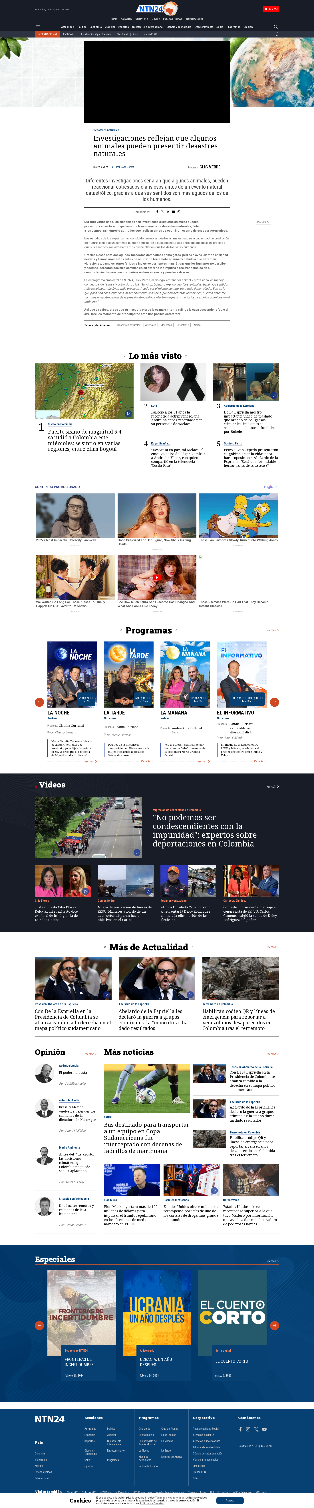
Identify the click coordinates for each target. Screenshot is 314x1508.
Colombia (40, 1453)
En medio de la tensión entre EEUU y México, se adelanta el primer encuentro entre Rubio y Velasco (241, 750)
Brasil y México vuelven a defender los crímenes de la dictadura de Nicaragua (78, 1113)
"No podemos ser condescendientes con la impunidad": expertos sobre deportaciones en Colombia (205, 830)
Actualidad (67, 26)
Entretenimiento (203, 26)
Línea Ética (199, 1466)
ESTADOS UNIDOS (172, 19)
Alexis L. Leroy (74, 1182)
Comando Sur (106, 900)
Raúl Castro (69, 34)
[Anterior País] (277, 32)
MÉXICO (156, 19)
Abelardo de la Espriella (239, 405)
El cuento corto (231, 1361)
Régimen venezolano (173, 900)
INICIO (114, 19)
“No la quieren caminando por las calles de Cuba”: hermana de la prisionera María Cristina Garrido (185, 750)
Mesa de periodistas (145, 1458)
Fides (203, 1492)
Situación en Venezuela (74, 1198)
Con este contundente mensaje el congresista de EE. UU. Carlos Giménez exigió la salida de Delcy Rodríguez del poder (250, 913)
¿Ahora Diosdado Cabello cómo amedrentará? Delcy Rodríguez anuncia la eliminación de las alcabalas (185, 913)
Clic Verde (210, 167)
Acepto (230, 1500)
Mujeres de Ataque (171, 1456)
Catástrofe (182, 325)
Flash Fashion (168, 1435)
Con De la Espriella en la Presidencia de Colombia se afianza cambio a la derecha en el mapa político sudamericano (73, 1020)
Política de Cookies (152, 1503)
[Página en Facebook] (240, 1430)
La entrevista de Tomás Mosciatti (148, 1443)
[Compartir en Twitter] (162, 212)
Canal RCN (72, 1492)
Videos (52, 784)
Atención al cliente (203, 1435)
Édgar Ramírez (160, 443)
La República (122, 1492)
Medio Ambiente (69, 1147)
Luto (154, 405)
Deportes (123, 26)
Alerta (197, 325)
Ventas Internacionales (205, 1459)
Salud (219, 26)
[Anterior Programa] (39, 702)
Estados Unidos (43, 1472)
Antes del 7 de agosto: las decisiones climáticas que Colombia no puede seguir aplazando (76, 1162)
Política (81, 26)
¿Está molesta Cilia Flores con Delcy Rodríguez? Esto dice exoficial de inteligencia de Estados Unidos (59, 913)
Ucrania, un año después (156, 1362)
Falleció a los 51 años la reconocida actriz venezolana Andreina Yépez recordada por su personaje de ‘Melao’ (176, 418)
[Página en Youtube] (264, 1430)
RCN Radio (106, 1492)
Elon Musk (110, 1200)
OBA (195, 1478)
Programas (233, 26)
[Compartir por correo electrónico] (173, 212)
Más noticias (129, 1052)
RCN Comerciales (142, 1492)
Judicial (110, 26)
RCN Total (261, 1492)
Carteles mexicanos (176, 1200)
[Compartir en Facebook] (157, 212)
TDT (212, 1492)
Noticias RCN (89, 1492)
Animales (150, 325)
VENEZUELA (142, 19)
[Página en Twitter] (256, 1430)
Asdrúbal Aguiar (69, 1065)
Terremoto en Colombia (217, 1004)
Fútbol (108, 1117)
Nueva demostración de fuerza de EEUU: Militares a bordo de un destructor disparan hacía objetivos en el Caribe (125, 913)
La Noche (58, 713)
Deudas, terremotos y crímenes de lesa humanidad (76, 1209)
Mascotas (166, 325)
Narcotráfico (231, 1200)
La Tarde (114, 713)
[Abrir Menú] (38, 27)
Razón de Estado (148, 1466)
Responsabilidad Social (206, 1428)
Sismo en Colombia (60, 424)
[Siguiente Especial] (274, 1325)
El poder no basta (73, 1072)
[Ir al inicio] (55, 1425)
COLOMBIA (126, 19)
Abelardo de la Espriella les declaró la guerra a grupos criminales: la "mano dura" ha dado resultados (153, 1020)
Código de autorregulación (207, 1453)
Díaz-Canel (122, 34)
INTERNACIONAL (194, 19)
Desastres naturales (106, 130)
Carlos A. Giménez (235, 900)
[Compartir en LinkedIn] (168, 212)
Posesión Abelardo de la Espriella (56, 1004)
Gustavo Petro (233, 443)
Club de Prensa (169, 1428)
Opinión (248, 26)
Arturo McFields (69, 1100)
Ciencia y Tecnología (178, 26)
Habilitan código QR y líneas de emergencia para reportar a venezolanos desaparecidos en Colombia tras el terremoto (238, 1020)
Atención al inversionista (206, 1441)
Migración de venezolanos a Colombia (177, 810)
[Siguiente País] (277, 35)
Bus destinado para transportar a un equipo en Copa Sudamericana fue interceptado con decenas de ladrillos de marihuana (146, 1137)
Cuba (135, 34)
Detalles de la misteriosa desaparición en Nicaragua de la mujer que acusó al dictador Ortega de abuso (128, 750)
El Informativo (235, 713)
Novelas (192, 1492)
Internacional (42, 1478)
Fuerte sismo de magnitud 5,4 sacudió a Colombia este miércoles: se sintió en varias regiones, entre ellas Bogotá (84, 440)
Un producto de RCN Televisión (235, 1492)
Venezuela (41, 1459)
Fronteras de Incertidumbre (79, 1362)
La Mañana (173, 713)
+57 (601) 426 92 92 (260, 1446)
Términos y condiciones (169, 1497)
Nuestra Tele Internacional (147, 26)
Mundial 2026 (150, 34)
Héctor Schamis (75, 1225)
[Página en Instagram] (248, 1430)
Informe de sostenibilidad (207, 1447)
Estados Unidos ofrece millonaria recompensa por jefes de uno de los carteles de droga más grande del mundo (191, 1213)
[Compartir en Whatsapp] (179, 212)
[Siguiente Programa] (274, 702)
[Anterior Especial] (39, 1325)
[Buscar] (276, 27)
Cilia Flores (42, 900)
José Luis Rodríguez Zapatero (96, 34)
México (39, 1466)
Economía (96, 26)
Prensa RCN (199, 1472)
